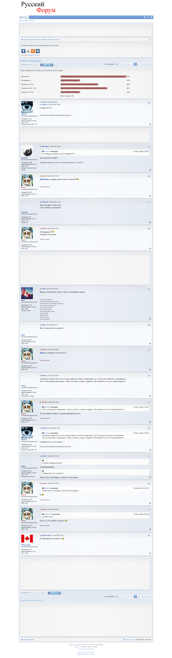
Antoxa (47, 151)
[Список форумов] (38, 7)
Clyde (23, 300)
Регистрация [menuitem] (152, 17)
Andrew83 (24, 212)
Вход (22, 20)
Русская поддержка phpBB (86, 649)
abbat (23, 335)
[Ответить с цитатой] (148, 102)
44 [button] (142, 64)
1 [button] (123, 64)
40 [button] (128, 64)
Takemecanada (25, 545)
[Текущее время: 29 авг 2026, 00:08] (150, 39)
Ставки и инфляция (30, 60)
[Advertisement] (86, 30)
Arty (79, 646)
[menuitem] (144, 17)
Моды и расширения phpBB (86, 652)
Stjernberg (24, 157)
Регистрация (31, 20)
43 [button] (139, 64)
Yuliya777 (24, 114)
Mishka (23, 386)
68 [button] (148, 64)
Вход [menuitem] (148, 17)
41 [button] (132, 64)
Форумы (24, 17)
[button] (117, 64)
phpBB (82, 644)
